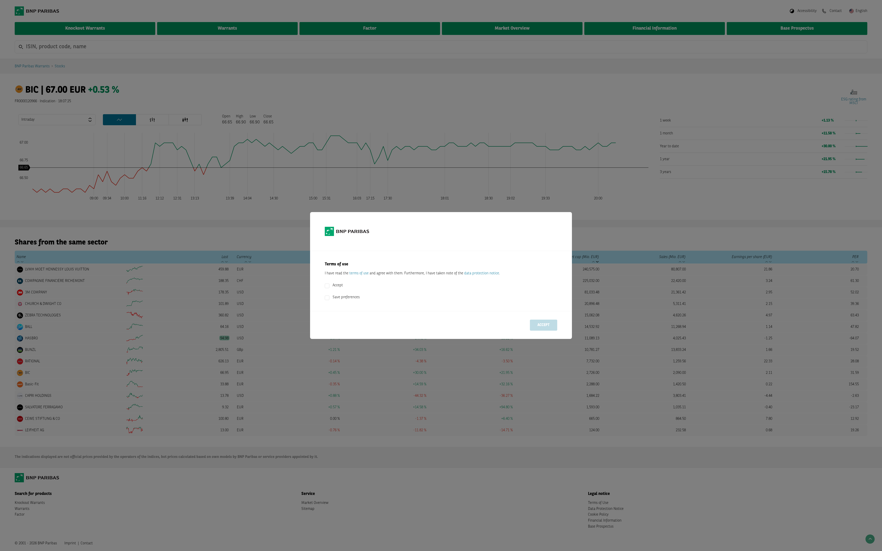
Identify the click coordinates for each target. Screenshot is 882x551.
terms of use (359, 273)
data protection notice (481, 273)
